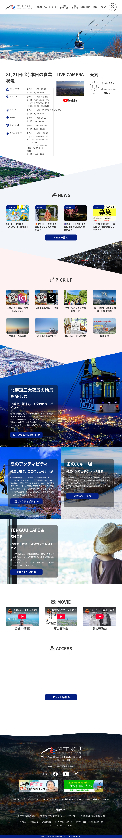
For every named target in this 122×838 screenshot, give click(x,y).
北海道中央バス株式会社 (25, 816)
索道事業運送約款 (50, 799)
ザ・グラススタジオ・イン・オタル (61, 825)
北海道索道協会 (46, 822)
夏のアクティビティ (65, 7)
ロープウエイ (53, 7)
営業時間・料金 (42, 7)
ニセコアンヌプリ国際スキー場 (51, 816)
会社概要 (16, 799)
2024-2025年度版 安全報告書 (88, 799)
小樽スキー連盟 (81, 822)
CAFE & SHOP (85, 7)
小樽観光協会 (33, 822)
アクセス (103, 7)
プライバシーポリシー (31, 799)
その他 (94, 7)
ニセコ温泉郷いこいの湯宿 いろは (93, 816)
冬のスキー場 (75, 7)
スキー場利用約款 (67, 799)
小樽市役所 (22, 822)
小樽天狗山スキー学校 (96, 822)
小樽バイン (71, 816)
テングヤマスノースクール (63, 822)
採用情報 (106, 799)
